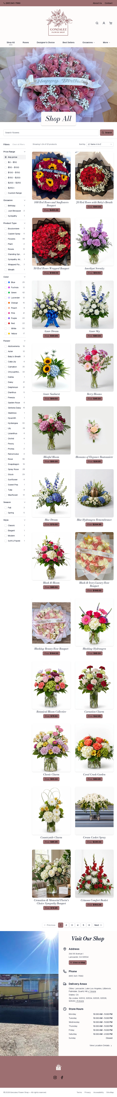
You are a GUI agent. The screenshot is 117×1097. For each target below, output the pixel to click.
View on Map (79, 962)
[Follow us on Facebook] (61, 1077)
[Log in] (104, 23)
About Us (97, 3)
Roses (26, 42)
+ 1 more (92, 991)
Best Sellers (68, 42)
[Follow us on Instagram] (55, 1077)
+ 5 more (79, 1001)
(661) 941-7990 (13, 3)
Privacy (88, 1092)
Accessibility (98, 1092)
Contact (108, 3)
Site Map (110, 1092)
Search (108, 132)
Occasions (87, 42)
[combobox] (100, 144)
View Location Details (100, 1045)
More (105, 42)
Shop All (11, 42)
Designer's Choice (46, 42)
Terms (79, 1092)
